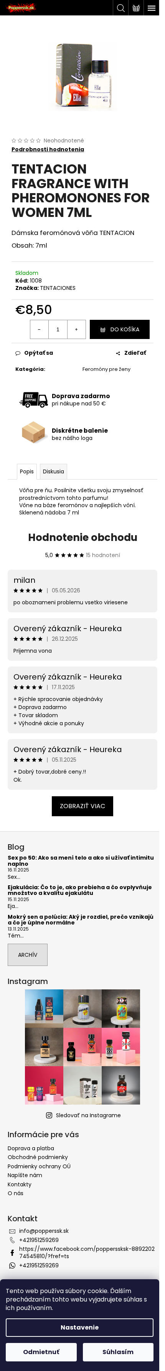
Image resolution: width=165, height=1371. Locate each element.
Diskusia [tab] (53, 471)
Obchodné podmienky (38, 1157)
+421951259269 (39, 1240)
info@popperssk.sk (44, 1231)
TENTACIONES (58, 288)
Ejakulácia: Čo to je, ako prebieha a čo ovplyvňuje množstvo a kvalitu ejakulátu (80, 890)
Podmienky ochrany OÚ (39, 1166)
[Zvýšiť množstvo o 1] (76, 329)
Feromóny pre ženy (106, 369)
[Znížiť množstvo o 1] (39, 329)
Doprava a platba (31, 1148)
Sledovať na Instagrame (88, 1115)
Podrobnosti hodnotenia (48, 149)
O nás (15, 1193)
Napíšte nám (25, 1175)
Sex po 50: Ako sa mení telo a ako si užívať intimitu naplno (81, 861)
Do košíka (125, 329)
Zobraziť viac (82, 806)
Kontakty (19, 1184)
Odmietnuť (41, 1352)
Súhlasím (118, 1352)
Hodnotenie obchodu (82, 537)
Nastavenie (80, 1327)
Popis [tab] (27, 471)
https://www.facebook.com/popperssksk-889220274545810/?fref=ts (87, 1252)
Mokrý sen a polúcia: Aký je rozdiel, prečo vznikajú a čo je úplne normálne (80, 920)
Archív (27, 955)
